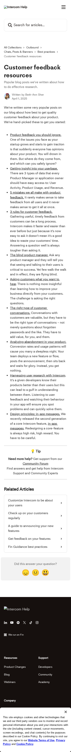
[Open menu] (63, 7)
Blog (7, 674)
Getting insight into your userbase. (34, 168)
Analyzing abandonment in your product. (38, 342)
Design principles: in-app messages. (35, 414)
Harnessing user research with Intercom (37, 375)
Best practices (46, 52)
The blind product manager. (29, 255)
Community (45, 674)
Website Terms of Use (41, 740)
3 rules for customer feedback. (31, 212)
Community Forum (35, 463)
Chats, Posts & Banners (18, 52)
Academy (44, 682)
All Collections (12, 47)
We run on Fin (16, 634)
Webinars (9, 682)
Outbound (32, 47)
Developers (45, 667)
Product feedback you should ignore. (35, 135)
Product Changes (15, 667)
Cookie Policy (24, 744)
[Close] (65, 712)
